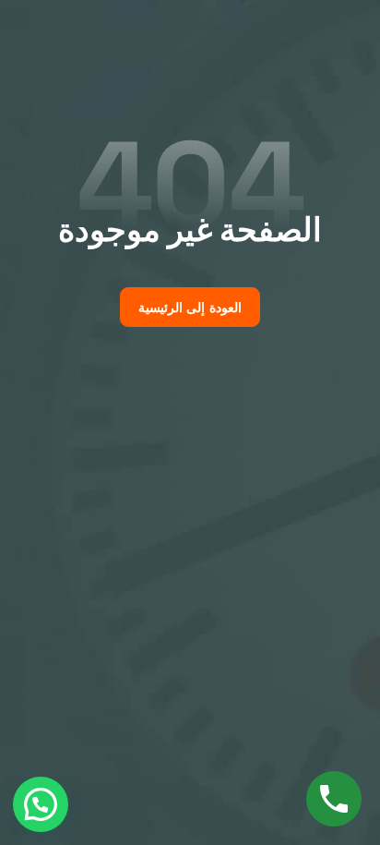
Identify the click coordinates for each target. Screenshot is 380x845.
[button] (40, 804)
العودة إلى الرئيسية (190, 307)
